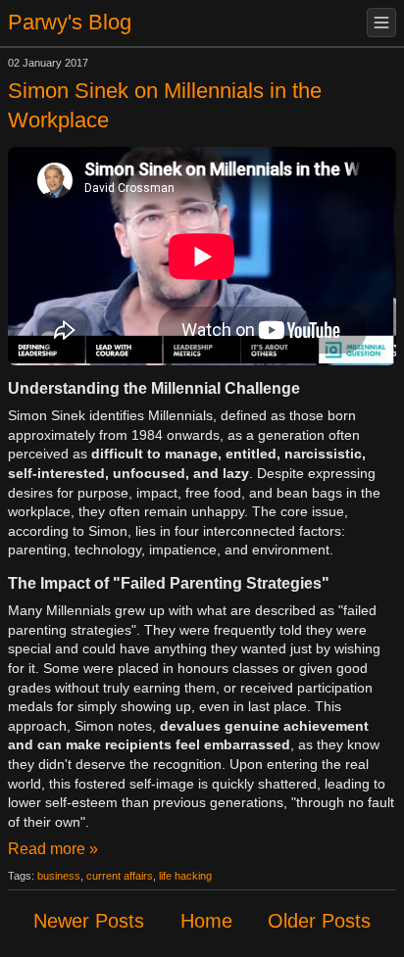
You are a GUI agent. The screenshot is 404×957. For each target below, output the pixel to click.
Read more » (53, 848)
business (58, 876)
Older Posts (319, 921)
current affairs (119, 876)
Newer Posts (88, 921)
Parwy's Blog (69, 22)
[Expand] (381, 22)
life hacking (185, 876)
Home (206, 921)
